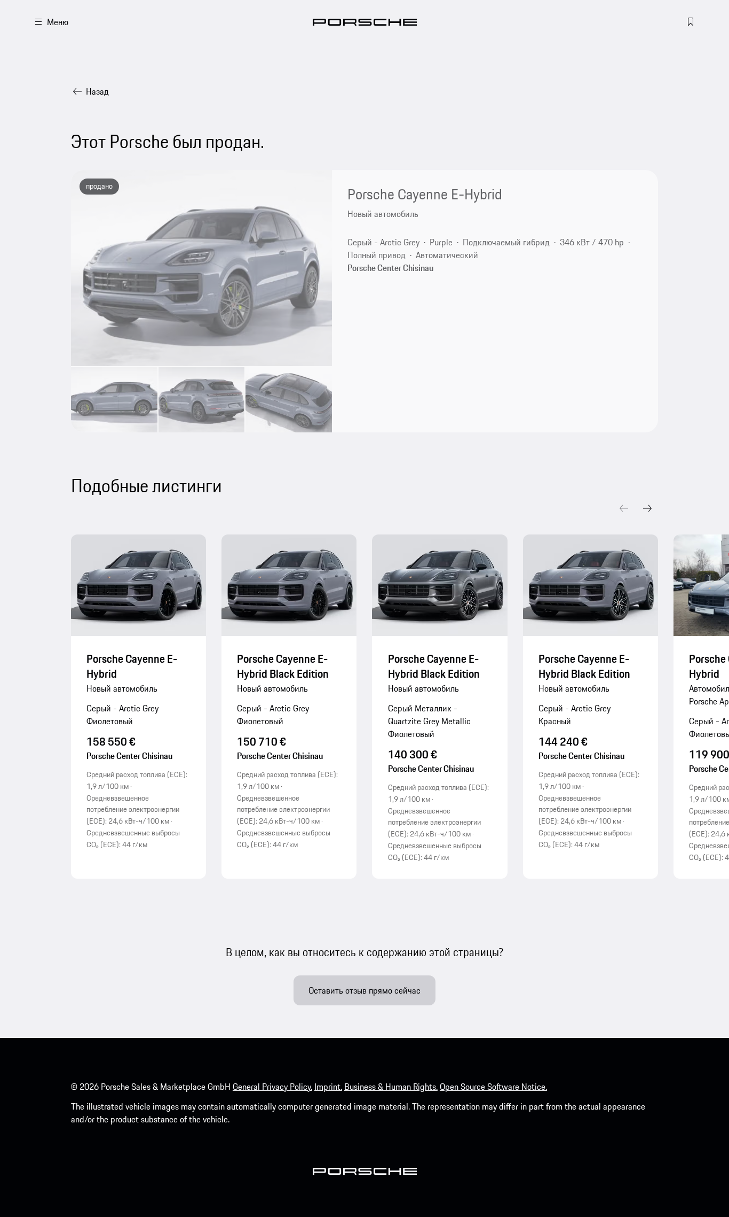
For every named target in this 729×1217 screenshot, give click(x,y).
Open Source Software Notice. (493, 1086)
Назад (97, 91)
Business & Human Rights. (391, 1086)
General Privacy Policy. (272, 1086)
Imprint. (328, 1086)
